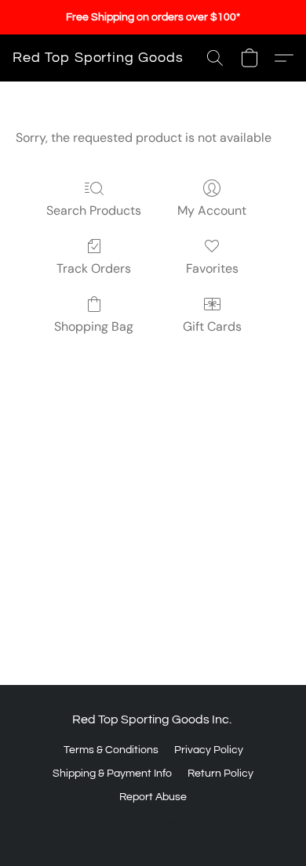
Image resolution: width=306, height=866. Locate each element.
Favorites (212, 268)
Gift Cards (212, 326)
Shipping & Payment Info (112, 773)
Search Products (93, 210)
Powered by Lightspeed (153, 824)
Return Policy (220, 773)
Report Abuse (153, 797)
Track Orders (93, 268)
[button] (98, 58)
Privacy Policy (208, 750)
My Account (211, 210)
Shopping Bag (93, 326)
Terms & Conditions (111, 750)
